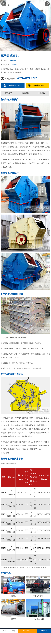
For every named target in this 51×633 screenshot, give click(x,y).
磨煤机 (13, 596)
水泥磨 (13, 619)
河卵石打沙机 (38, 596)
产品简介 (9, 93)
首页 (4, 631)
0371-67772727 (27, 631)
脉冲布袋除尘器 (38, 619)
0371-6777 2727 (27, 78)
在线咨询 (43, 631)
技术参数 (41, 93)
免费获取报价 (38, 85)
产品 (13, 631)
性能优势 (25, 93)
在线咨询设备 (14, 85)
